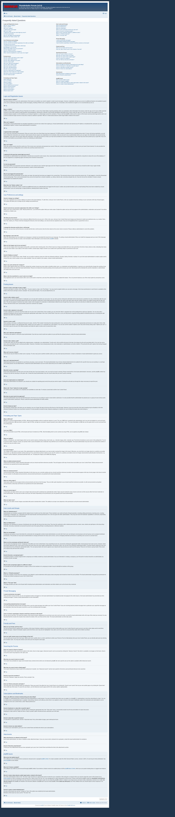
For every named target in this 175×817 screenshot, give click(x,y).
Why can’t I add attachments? (10, 67)
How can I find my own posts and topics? (65, 59)
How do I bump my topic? (9, 74)
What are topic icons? (8, 90)
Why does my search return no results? (65, 55)
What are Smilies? (8, 82)
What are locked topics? (9, 89)
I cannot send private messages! (63, 40)
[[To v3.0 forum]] (11, 6)
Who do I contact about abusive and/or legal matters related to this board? (72, 82)
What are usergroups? (61, 28)
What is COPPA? (7, 26)
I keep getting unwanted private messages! (65, 41)
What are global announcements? (11, 85)
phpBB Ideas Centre (70, 768)
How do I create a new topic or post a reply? (13, 57)
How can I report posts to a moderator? (12, 70)
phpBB (51, 238)
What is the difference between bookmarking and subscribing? (70, 64)
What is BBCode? (7, 79)
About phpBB (7, 760)
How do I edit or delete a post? (10, 59)
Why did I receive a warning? (10, 68)
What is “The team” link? (61, 35)
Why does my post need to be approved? (13, 73)
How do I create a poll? (9, 61)
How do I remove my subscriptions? (64, 68)
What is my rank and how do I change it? (13, 51)
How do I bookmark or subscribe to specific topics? (67, 65)
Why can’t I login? (7, 31)
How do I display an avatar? (10, 50)
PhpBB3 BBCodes (71, 805)
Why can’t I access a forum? (10, 66)
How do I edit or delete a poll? (10, 64)
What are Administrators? (61, 25)
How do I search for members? (63, 58)
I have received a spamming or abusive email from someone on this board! (72, 42)
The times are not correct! (9, 44)
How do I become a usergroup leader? (64, 31)
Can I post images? (8, 83)
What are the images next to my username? (13, 48)
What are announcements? (10, 86)
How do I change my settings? (10, 41)
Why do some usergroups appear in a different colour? (68, 32)
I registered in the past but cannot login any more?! (15, 32)
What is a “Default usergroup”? (63, 33)
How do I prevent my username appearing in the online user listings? (19, 42)
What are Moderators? (61, 26)
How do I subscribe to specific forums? (64, 67)
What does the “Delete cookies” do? (12, 36)
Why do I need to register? (9, 25)
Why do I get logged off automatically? (12, 35)
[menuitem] (5, 13)
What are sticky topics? (9, 87)
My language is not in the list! (10, 47)
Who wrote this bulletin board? (62, 79)
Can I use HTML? (7, 80)
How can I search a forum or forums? (64, 54)
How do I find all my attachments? (63, 75)
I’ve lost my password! (9, 33)
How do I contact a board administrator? (65, 84)
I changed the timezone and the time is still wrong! (15, 45)
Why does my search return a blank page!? (65, 56)
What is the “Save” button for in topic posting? (14, 71)
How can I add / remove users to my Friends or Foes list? (69, 49)
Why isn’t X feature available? (62, 81)
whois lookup (7, 778)
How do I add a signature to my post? (12, 60)
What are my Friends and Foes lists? (64, 47)
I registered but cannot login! (10, 29)
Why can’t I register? (8, 28)
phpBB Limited (44, 759)
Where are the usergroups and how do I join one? (67, 29)
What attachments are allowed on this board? (66, 73)
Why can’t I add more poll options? (11, 63)
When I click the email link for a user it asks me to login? (16, 52)
